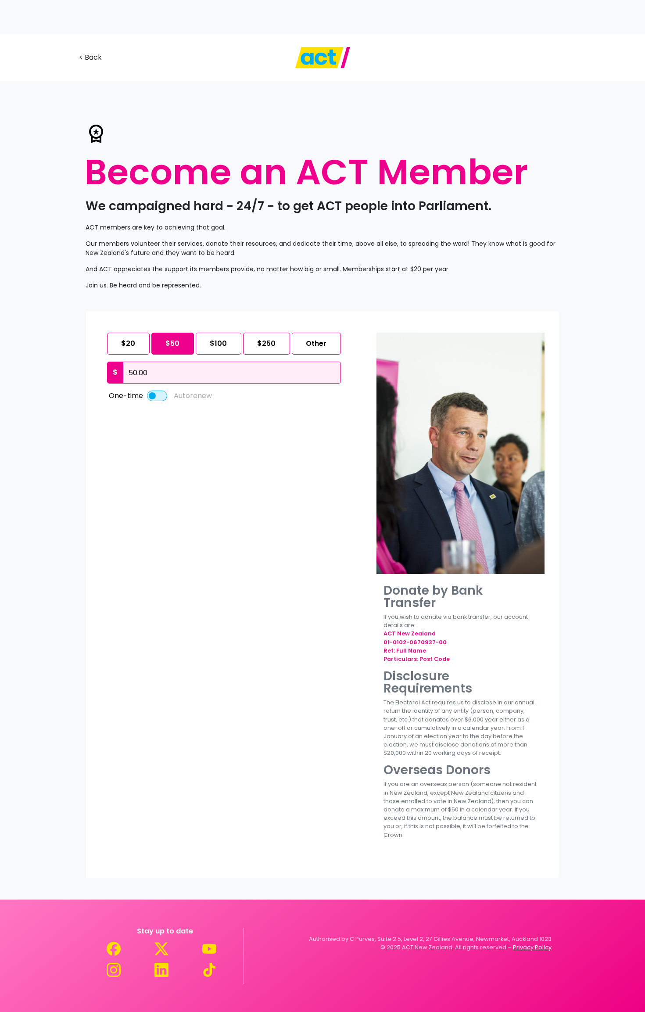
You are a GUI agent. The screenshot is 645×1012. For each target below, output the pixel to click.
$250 (266, 343)
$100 (218, 343)
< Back (90, 57)
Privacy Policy (532, 947)
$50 (172, 343)
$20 (128, 343)
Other (316, 343)
